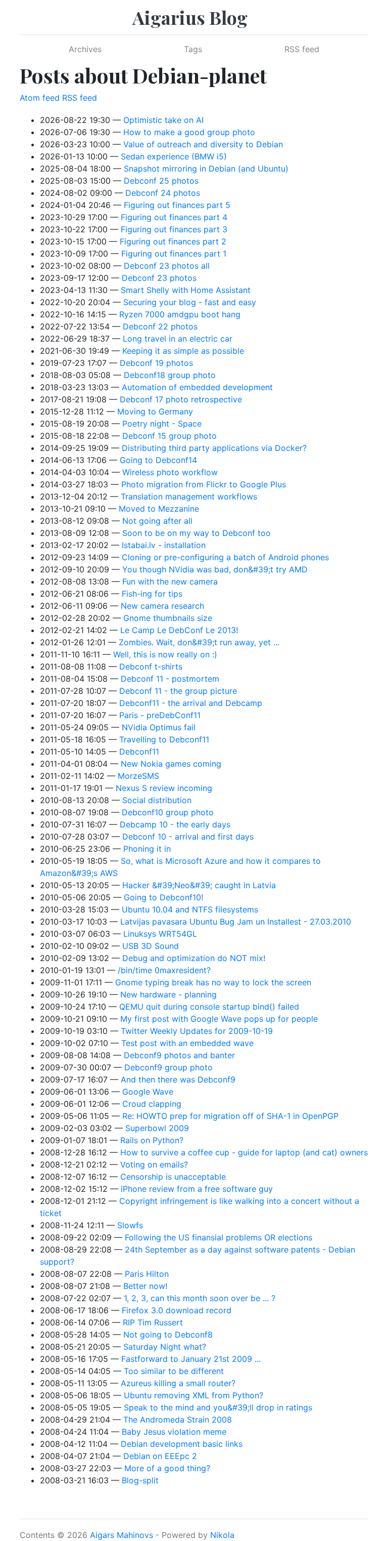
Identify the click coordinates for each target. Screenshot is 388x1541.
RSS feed (301, 49)
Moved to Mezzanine (159, 509)
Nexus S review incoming (164, 788)
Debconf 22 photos (160, 326)
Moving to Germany (155, 411)
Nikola (222, 1535)
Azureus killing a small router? (178, 1383)
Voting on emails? (154, 1164)
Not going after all (157, 521)
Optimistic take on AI (163, 120)
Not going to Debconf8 (168, 1334)
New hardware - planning (168, 994)
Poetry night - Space (162, 424)
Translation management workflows (189, 496)
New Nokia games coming (171, 764)
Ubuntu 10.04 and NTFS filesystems (190, 909)
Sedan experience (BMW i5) (174, 156)
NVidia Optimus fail (159, 727)
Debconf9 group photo (168, 1067)
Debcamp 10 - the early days (175, 824)
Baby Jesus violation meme (174, 1432)
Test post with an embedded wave (187, 1043)
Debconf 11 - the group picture (178, 691)
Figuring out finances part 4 (174, 217)
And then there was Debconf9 (178, 1079)
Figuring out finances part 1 (173, 253)
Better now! (145, 1286)
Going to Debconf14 (158, 460)
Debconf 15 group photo (169, 436)
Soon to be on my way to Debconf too (196, 533)
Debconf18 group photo (170, 375)
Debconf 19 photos (156, 363)
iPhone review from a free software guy (197, 1189)
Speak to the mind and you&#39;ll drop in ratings (218, 1407)
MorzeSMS (138, 776)
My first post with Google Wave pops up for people (219, 1019)
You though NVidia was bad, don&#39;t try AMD (215, 569)
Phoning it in (147, 849)
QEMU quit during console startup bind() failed (209, 1007)
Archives (85, 49)
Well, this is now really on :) (165, 654)
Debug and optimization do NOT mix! (193, 958)
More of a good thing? (167, 1468)
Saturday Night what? (164, 1347)
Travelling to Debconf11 (164, 739)
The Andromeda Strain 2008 (177, 1419)
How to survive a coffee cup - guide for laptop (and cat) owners (244, 1152)
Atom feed (40, 98)
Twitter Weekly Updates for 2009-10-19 (197, 1031)
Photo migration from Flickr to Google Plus (203, 484)
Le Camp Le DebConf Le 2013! (179, 630)
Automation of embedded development (197, 387)
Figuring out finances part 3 (174, 229)
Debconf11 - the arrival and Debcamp (190, 703)
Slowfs (130, 1225)
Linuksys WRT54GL (160, 934)
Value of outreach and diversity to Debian (203, 144)
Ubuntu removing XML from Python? (193, 1395)
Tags (193, 49)
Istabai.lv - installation (164, 545)
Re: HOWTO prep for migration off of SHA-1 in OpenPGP (230, 1116)
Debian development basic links (182, 1444)
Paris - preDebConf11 (160, 715)
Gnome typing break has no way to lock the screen (213, 982)
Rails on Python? (151, 1140)
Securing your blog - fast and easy (189, 302)
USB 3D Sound (150, 946)
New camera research (162, 606)
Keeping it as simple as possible (183, 351)
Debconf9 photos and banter (179, 1055)
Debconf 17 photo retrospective (181, 399)
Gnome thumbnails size (167, 618)
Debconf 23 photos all (167, 266)
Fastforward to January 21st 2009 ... (191, 1359)
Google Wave (147, 1092)
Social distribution (156, 800)
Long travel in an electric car (177, 339)
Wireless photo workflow (170, 472)
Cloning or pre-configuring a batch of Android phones (225, 557)
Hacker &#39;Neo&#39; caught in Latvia (199, 885)
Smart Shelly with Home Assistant (186, 290)
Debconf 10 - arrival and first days (188, 836)
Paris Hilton (147, 1274)
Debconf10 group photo (168, 812)
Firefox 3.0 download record (176, 1310)
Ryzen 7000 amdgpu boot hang (179, 314)
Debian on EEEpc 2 (160, 1456)
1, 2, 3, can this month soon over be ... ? (199, 1298)
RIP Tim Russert (153, 1322)
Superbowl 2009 (157, 1128)
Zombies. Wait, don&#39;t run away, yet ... (199, 642)
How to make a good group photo (189, 132)
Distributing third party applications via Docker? (214, 448)
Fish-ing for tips (152, 594)
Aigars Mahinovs (121, 1535)
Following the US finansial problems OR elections (218, 1237)
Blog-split (140, 1480)
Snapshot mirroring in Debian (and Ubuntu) (206, 168)
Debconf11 (139, 751)
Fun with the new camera (170, 581)
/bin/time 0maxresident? (164, 970)
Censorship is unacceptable (173, 1177)
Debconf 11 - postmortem (170, 679)
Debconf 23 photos (159, 278)
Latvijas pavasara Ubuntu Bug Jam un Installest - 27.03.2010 (235, 922)
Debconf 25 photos (161, 181)
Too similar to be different (174, 1371)
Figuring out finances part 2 (173, 241)
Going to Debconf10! (163, 897)
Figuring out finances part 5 (177, 205)
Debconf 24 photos (162, 193)
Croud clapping (151, 1104)
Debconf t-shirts (150, 666)
